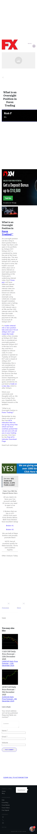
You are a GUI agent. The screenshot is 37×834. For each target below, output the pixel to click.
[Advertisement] (18, 19)
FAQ (3, 800)
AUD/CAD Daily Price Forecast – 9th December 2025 (9, 690)
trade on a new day (9, 385)
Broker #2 (10, 529)
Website (5, 743)
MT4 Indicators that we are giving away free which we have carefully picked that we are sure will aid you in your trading (10, 426)
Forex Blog (5, 802)
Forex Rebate (6, 805)
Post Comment (9, 749)
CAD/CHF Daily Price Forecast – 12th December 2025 (9, 655)
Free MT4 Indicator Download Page (9, 439)
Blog (3, 793)
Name (5, 730)
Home (3, 791)
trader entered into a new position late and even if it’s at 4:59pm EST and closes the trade (10, 330)
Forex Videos (6, 808)
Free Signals (5, 810)
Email (4, 736)
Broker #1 (10, 526)
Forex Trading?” (7, 233)
